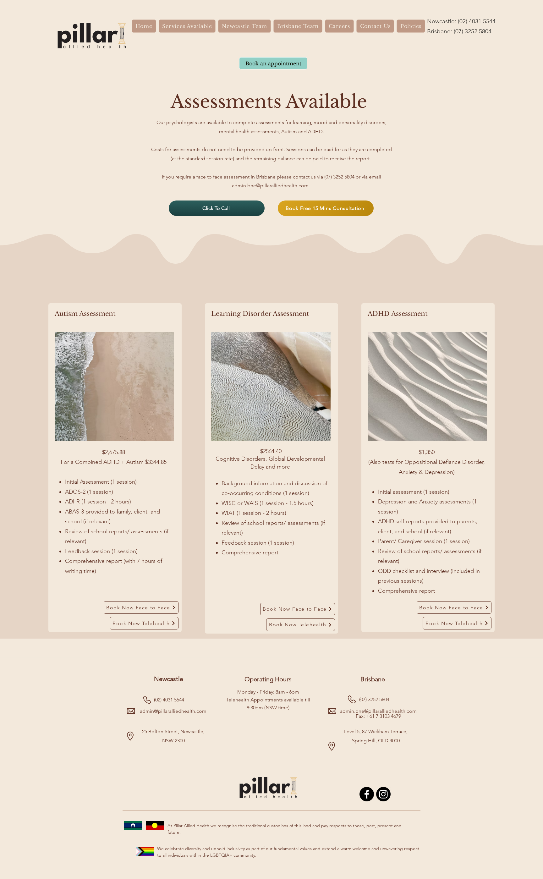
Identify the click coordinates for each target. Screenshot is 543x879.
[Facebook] (366, 794)
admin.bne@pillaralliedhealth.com (270, 186)
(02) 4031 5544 (477, 21)
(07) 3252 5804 (472, 31)
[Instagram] (383, 794)
